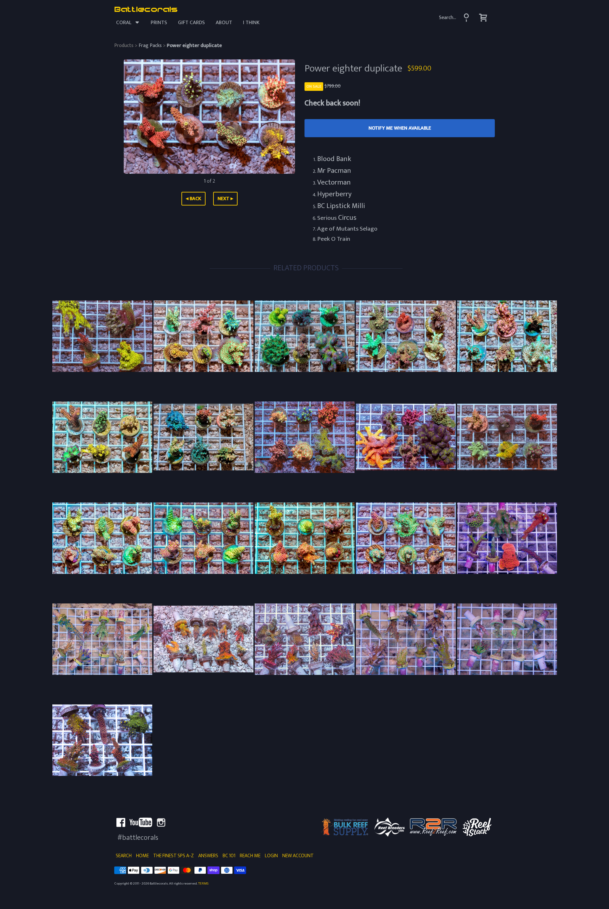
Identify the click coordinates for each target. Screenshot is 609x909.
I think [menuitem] (251, 22)
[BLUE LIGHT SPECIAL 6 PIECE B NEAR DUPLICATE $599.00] (203, 538)
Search (124, 856)
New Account (298, 856)
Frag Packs (150, 45)
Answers (208, 856)
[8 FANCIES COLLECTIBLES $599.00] (507, 639)
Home (142, 856)
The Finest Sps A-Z (173, 856)
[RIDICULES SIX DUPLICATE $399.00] (305, 437)
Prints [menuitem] (159, 22)
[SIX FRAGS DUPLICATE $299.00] (305, 336)
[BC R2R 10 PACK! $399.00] (102, 639)
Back (193, 198)
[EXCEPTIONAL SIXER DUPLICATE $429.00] (507, 336)
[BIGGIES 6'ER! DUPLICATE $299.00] (406, 437)
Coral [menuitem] (123, 22)
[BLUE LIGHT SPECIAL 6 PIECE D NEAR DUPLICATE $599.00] (406, 538)
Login (271, 856)
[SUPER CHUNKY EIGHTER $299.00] (406, 639)
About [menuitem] (224, 22)
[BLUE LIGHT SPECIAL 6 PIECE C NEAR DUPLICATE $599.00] (305, 538)
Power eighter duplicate (194, 45)
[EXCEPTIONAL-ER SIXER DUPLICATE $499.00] (102, 437)
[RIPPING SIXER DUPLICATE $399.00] (507, 437)
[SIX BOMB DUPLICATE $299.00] (406, 336)
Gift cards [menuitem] (191, 22)
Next (225, 198)
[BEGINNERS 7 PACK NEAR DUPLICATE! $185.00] (507, 538)
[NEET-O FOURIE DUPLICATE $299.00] (102, 336)
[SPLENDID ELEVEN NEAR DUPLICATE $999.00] (203, 639)
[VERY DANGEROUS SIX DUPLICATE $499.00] (203, 437)
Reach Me (250, 856)
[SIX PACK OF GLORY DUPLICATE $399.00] (203, 336)
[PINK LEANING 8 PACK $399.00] (305, 639)
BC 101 (229, 856)
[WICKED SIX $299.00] (102, 740)
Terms (203, 883)
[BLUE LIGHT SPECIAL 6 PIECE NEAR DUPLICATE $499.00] (102, 538)
